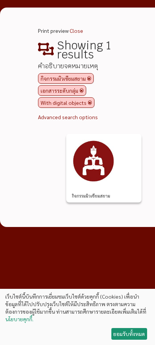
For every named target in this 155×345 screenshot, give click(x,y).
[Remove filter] (89, 78)
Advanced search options (68, 116)
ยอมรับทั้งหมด (129, 333)
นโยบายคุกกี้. (19, 319)
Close (76, 30)
